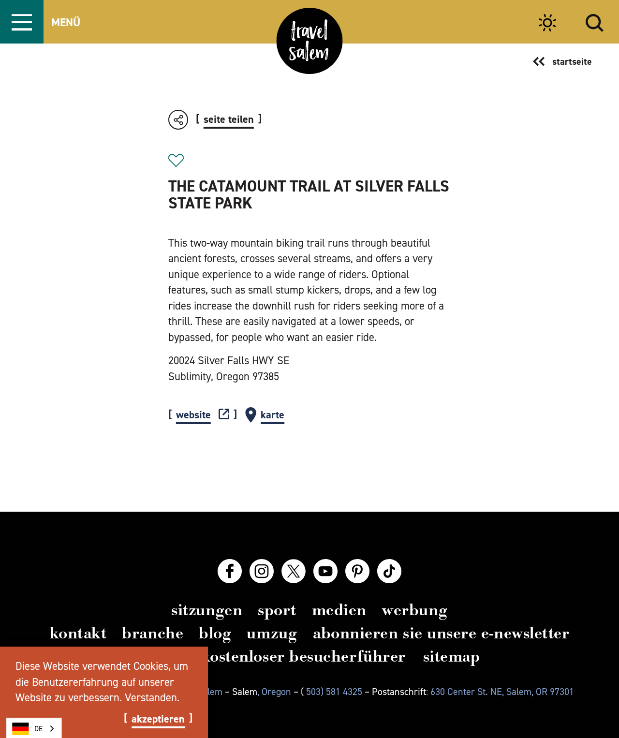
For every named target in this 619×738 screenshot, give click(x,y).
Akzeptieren (158, 719)
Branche (152, 633)
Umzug (272, 633)
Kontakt (78, 633)
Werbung (415, 609)
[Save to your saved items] (176, 160)
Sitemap (451, 656)
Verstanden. (152, 697)
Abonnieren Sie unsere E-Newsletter (441, 633)
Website (193, 415)
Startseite (572, 61)
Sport (277, 609)
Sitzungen (206, 609)
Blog (215, 633)
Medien (339, 609)
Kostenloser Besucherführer (303, 656)
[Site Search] (595, 21)
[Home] (310, 41)
